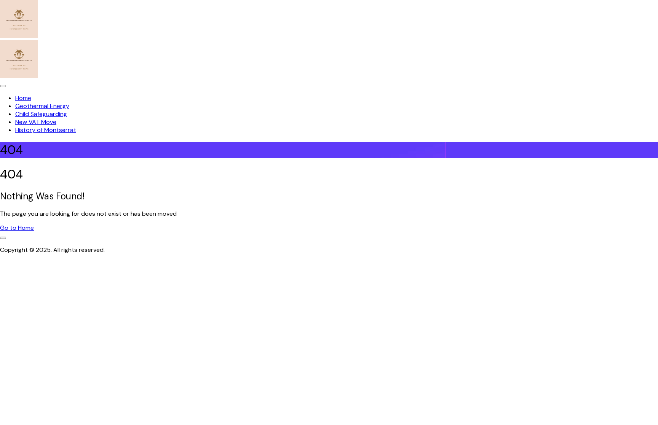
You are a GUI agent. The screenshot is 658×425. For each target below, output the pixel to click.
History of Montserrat (45, 130)
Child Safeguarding (41, 114)
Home (23, 98)
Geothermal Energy (42, 106)
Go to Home (17, 228)
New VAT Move (35, 122)
